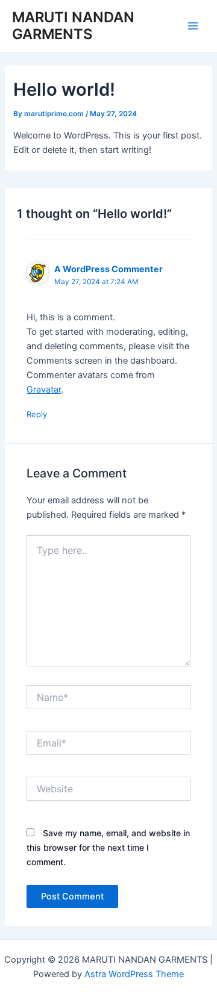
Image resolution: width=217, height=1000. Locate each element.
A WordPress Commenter (108, 269)
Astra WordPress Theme (134, 974)
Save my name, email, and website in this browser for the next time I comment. (108, 847)
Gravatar (44, 389)
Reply (37, 414)
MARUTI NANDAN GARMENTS (73, 25)
